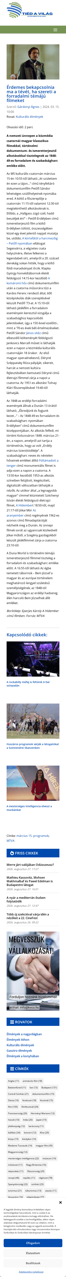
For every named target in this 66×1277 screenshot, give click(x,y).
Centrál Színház (18, 1093)
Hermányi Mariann (43, 1113)
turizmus (15, 1190)
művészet (15, 1164)
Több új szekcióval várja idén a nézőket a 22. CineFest (28, 916)
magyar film (44, 1145)
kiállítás (14, 1132)
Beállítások (33, 1263)
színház (37, 1184)
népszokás (15, 1171)
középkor (29, 1139)
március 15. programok (32, 836)
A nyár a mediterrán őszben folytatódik (26, 899)
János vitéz (33, 333)
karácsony (36, 1126)
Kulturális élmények (29, 117)
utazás (50, 1190)
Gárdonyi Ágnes (28, 107)
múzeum (49, 1158)
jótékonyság (16, 1126)
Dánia (13, 1100)
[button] (60, 1202)
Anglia (13, 1080)
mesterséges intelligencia (23, 1158)
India (28, 1119)
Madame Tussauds (20, 1145)
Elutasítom (33, 1253)
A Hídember (24, 505)
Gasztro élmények (19, 1051)
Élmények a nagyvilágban (24, 1034)
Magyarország (17, 1152)
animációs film (32, 1080)
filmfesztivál (29, 1106)
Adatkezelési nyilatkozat (31, 1271)
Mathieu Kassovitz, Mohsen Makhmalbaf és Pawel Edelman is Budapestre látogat (30, 881)
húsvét (13, 1119)
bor (34, 1087)
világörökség (35, 1197)
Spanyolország (18, 1184)
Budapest (49, 1087)
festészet (29, 1100)
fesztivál (46, 1100)
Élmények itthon (18, 1040)
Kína (44, 1132)
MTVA (10, 841)
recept (13, 1177)
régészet (45, 1177)
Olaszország (35, 1171)
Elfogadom (33, 1243)
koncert (30, 1132)
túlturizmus (33, 1190)
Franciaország (17, 1113)
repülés (29, 1177)
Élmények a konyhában (23, 1056)
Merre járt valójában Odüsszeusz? (30, 865)
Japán (41, 1119)
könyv (13, 1139)
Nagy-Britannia (36, 1164)
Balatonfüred (17, 1087)
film (13, 1106)
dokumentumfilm (43, 1093)
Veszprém (15, 1197)
